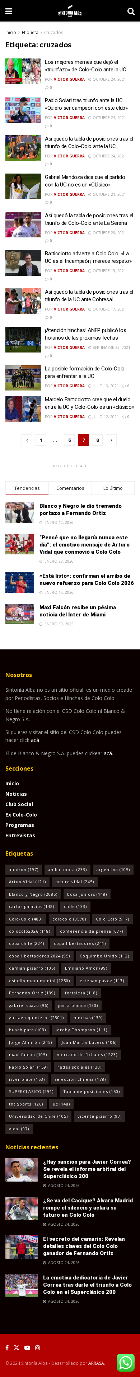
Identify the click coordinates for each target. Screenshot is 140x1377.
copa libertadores (80, 943)
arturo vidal (75, 881)
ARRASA (96, 1363)
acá (35, 740)
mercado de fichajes (87, 1054)
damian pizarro (32, 968)
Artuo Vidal (27, 881)
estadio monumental (39, 980)
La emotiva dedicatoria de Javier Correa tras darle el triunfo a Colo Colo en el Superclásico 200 (87, 1284)
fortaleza (81, 992)
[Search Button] (131, 11)
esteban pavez (102, 980)
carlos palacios (31, 906)
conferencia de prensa (91, 931)
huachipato (27, 1029)
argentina (113, 869)
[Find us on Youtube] (27, 1348)
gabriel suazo (28, 1005)
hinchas (88, 1017)
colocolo (69, 919)
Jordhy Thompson (81, 1029)
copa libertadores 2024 (39, 956)
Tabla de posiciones (91, 1091)
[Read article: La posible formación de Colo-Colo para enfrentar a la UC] (23, 378)
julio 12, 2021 (105, 416)
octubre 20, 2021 (109, 232)
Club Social (19, 804)
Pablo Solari (28, 1067)
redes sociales (79, 1067)
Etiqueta (30, 32)
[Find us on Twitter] (16, 1348)
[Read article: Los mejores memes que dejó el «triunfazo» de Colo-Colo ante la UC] (23, 71)
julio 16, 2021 (105, 385)
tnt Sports (26, 1104)
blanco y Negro (33, 894)
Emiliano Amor (86, 968)
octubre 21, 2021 (109, 194)
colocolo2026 (29, 931)
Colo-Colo (26, 919)
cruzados (53, 32)
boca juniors (87, 894)
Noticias (16, 793)
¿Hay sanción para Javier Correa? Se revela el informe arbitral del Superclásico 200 (87, 1169)
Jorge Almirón (30, 1042)
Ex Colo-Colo (21, 814)
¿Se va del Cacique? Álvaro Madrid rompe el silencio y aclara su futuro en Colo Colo (88, 1207)
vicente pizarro (100, 1116)
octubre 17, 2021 (109, 309)
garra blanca (78, 1005)
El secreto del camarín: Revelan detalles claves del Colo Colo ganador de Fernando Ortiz (84, 1246)
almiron (23, 869)
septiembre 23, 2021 (111, 347)
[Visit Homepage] (69, 11)
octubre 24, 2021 (109, 79)
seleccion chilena (80, 1079)
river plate (27, 1079)
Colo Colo (112, 919)
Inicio (10, 32)
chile (75, 906)
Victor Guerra (69, 79)
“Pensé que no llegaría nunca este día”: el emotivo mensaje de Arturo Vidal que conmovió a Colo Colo (84, 544)
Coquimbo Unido (104, 956)
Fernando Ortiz (32, 992)
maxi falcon (28, 1054)
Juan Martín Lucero (89, 1042)
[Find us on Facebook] (7, 1348)
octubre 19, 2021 (109, 270)
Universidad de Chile (38, 1116)
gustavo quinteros (36, 1017)
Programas (19, 825)
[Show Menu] (8, 11)
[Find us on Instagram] (37, 1348)
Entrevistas (20, 835)
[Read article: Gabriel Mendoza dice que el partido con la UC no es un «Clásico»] (23, 186)
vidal (19, 1128)
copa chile (26, 943)
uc (61, 1104)
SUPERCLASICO (31, 1091)
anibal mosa (67, 869)
